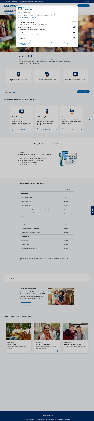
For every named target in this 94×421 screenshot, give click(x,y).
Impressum (34, 17)
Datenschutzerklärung (23, 17)
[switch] (74, 27)
